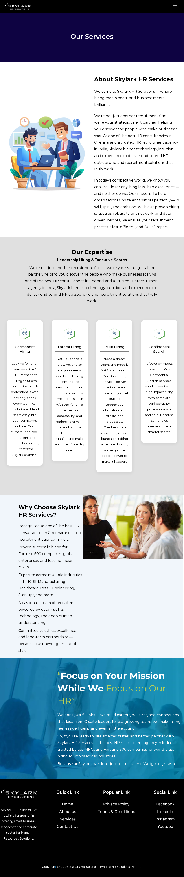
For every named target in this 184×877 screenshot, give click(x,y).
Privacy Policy (116, 804)
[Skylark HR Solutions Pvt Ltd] (17, 6)
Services (68, 819)
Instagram (165, 819)
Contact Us (67, 826)
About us (67, 811)
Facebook (165, 804)
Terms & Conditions (116, 811)
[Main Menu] (175, 6)
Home (67, 804)
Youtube (165, 826)
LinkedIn (165, 811)
